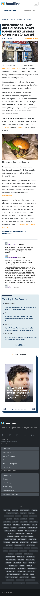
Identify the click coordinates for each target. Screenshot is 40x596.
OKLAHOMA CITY (11, 559)
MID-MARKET (13, 551)
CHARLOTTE (6, 522)
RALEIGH (29, 565)
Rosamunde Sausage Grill (12, 68)
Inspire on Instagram (10, 464)
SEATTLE (25, 574)
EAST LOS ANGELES (30, 530)
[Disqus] (20, 264)
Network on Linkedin (10, 460)
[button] (4, 409)
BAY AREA (31, 513)
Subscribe (6, 448)
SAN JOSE (15, 510)
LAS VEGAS (9, 545)
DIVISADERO (22, 527)
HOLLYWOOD (32, 539)
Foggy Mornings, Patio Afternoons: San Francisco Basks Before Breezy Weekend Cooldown (19, 319)
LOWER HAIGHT (8, 548)
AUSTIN (25, 516)
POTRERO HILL (13, 565)
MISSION (10, 554)
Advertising (7, 483)
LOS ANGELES (31, 545)
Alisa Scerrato (7, 38)
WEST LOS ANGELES (32, 583)
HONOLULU (7, 542)
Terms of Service (8, 490)
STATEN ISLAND (24, 577)
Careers (5, 479)
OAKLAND (34, 510)
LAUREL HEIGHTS (19, 545)
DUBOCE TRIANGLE (10, 530)
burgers (20, 127)
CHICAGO (15, 522)
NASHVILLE (19, 554)
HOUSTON (15, 542)
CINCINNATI (23, 522)
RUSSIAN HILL (21, 568)
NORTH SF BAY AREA (12, 513)
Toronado (5, 127)
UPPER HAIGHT (7, 583)
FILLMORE (29, 533)
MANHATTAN (18, 548)
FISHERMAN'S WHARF (27, 536)
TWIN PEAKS (19, 580)
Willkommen (7, 196)
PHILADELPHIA (30, 559)
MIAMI (5, 551)
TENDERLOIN (10, 580)
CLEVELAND (7, 524)
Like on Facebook (9, 456)
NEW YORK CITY (10, 556)
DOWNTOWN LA (32, 527)
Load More (20, 345)
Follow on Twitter (8, 452)
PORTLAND (32, 562)
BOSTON (9, 519)
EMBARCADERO (20, 533)
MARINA (27, 548)
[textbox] (30, 10)
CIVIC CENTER (33, 522)
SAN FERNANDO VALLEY (13, 574)
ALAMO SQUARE (8, 516)
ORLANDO (21, 559)
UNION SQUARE (30, 580)
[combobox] (10, 10)
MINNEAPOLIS (33, 551)
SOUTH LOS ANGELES (11, 577)
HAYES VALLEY (22, 539)
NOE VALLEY (20, 556)
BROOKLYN (24, 519)
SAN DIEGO (31, 571)
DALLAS (34, 524)
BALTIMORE (33, 516)
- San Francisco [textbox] (9, 10)
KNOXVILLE (34, 542)
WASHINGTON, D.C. (19, 583)
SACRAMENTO (32, 568)
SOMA (32, 574)
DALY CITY (23, 513)
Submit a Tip (7, 475)
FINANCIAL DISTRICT (13, 536)
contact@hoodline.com (9, 441)
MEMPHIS (34, 548)
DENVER (6, 527)
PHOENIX (8, 562)
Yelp (35, 42)
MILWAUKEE (23, 551)
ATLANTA (18, 516)
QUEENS (22, 565)
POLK (24, 562)
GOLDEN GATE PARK (10, 539)
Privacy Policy (7, 487)
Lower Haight (19, 231)
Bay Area (5, 19)
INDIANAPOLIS (24, 542)
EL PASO (10, 533)
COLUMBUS (16, 524)
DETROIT (13, 527)
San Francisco (15, 19)
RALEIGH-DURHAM (10, 568)
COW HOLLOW (26, 524)
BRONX (16, 519)
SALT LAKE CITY (11, 571)
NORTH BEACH (31, 556)
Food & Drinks (26, 19)
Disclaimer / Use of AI (10, 494)
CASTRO (31, 519)
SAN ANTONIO (21, 571)
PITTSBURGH (17, 562)
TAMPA (33, 577)
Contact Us (7, 467)
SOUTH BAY (7, 510)
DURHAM (20, 530)
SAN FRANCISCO (24, 510)
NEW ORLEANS (28, 554)
